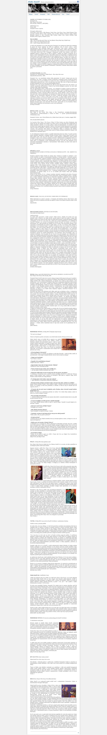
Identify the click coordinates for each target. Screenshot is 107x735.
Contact (67, 14)
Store (63, 14)
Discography (42, 14)
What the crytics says (56, 14)
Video (48, 14)
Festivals (36, 14)
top (78, 732)
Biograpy (30, 14)
